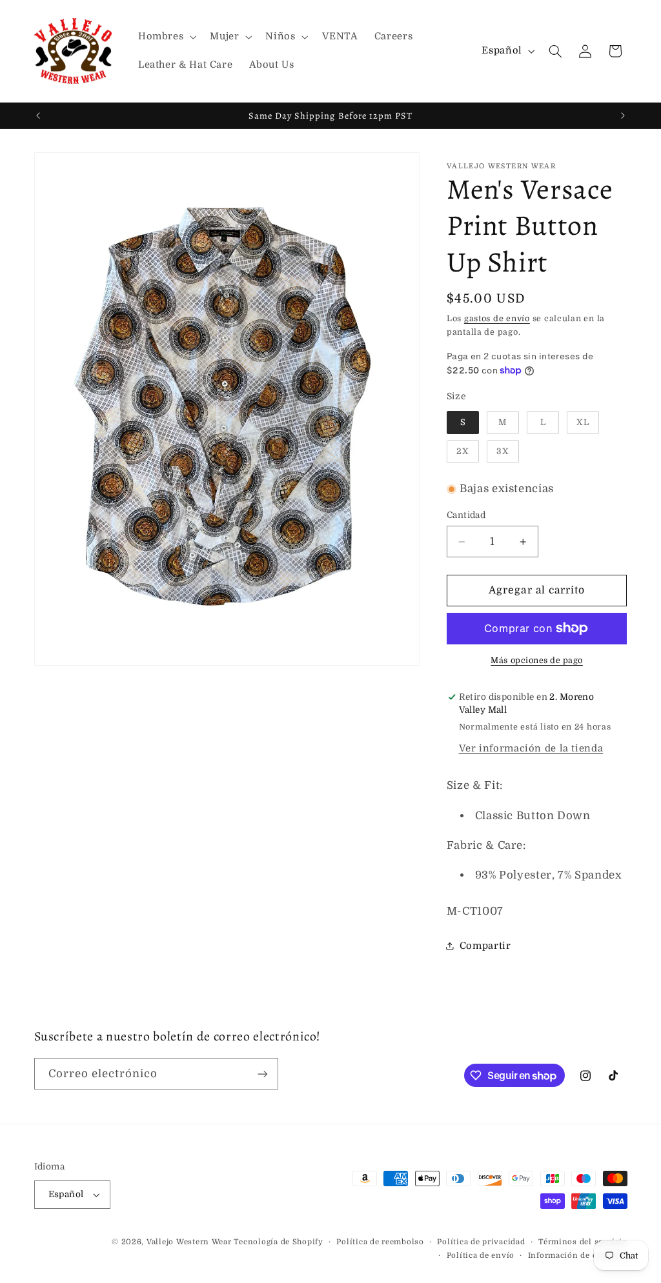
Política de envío (481, 1255)
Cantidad (466, 515)
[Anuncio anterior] (38, 115)
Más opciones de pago (537, 660)
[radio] (463, 422)
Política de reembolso (379, 1242)
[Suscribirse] (262, 1073)
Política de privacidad (481, 1242)
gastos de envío (497, 318)
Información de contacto (577, 1255)
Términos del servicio (582, 1242)
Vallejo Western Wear (189, 1242)
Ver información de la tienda (531, 748)
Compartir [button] (485, 945)
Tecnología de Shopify (278, 1242)
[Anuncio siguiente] (623, 115)
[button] (165, 37)
